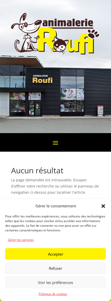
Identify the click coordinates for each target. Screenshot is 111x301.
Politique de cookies (53, 294)
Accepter (55, 254)
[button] (103, 206)
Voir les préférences (55, 282)
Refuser (55, 268)
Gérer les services (21, 240)
